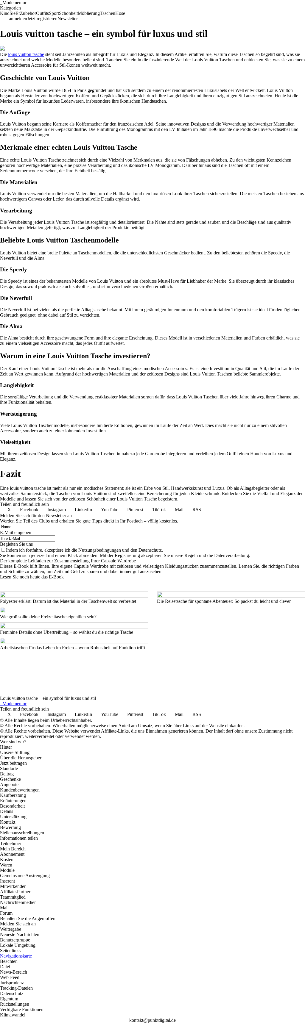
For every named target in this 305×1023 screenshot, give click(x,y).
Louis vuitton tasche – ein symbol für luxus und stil (48, 698)
